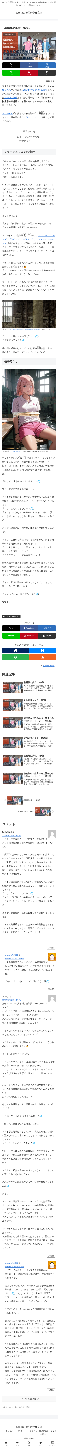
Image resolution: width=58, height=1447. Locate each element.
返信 (52, 948)
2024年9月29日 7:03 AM (14, 959)
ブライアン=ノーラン (19, 239)
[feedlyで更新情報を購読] (15, 657)
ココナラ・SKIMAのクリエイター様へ (43, 1432)
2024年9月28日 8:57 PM (14, 1267)
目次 (25, 131)
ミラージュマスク (32, 117)
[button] (47, 73)
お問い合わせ (29, 1438)
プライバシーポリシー (15, 1431)
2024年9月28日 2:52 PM (11, 836)
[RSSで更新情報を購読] (42, 657)
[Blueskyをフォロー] (42, 650)
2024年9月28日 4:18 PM (11, 1000)
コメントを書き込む (29, 1399)
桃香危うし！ (25, 141)
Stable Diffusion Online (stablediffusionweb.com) (24, 329)
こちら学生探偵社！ (12, 616)
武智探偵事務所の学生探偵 (34, 90)
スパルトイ (7, 113)
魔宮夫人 (6, 90)
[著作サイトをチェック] (15, 650)
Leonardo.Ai (16, 451)
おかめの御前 (10, 97)
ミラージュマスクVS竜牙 (30, 137)
